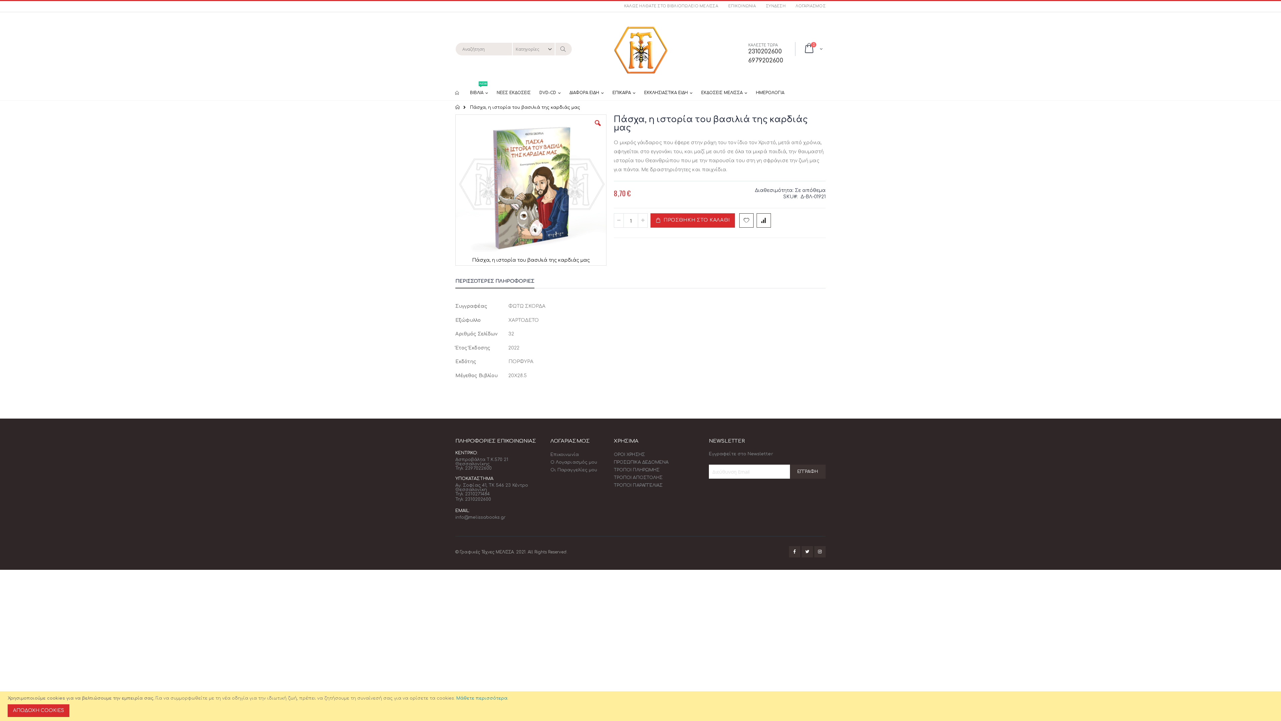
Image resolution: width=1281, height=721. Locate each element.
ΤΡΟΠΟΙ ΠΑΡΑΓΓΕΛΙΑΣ (638, 485)
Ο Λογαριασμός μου (573, 462)
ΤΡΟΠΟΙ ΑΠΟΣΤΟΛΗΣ (638, 477)
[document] (641, 706)
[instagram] (820, 551)
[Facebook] (794, 551)
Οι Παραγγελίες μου (573, 470)
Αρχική (457, 107)
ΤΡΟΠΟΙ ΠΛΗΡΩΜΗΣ (637, 470)
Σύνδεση (776, 6)
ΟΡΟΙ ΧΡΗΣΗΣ (629, 454)
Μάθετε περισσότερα (481, 698)
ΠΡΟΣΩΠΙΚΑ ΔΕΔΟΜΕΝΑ (641, 462)
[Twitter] (807, 551)
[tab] (499, 282)
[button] (597, 128)
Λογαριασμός (811, 6)
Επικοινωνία (742, 6)
